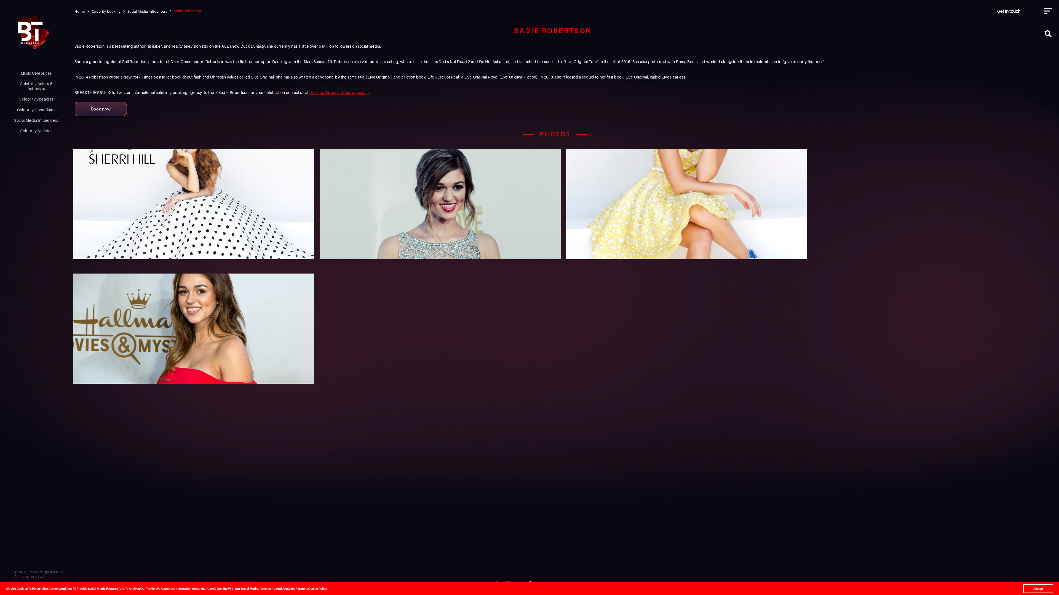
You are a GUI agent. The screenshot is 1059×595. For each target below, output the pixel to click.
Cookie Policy (317, 589)
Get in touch (1008, 11)
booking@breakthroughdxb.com (339, 92)
